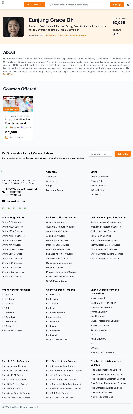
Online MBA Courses (12, 226)
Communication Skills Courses (105, 244)
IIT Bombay (8, 312)
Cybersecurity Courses (57, 258)
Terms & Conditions (99, 176)
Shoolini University (99, 325)
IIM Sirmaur (52, 299)
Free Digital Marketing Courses (105, 369)
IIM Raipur (51, 326)
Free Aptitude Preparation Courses (63, 388)
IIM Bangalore (53, 330)
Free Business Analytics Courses (106, 374)
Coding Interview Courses (103, 231)
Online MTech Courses (13, 236)
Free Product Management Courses (108, 383)
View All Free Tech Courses (16, 397)
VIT (92, 343)
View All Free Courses (101, 397)
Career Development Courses (105, 258)
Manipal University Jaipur (103, 302)
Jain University (97, 316)
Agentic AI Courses (55, 222)
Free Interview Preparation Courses (64, 370)
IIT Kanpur (7, 326)
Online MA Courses (11, 244)
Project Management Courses (61, 276)
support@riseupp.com (15, 201)
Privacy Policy (97, 181)
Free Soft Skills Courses (58, 393)
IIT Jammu (7, 303)
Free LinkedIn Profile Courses (61, 379)
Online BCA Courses (12, 263)
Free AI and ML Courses (14, 379)
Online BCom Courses (13, 272)
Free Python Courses (12, 388)
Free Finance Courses (101, 392)
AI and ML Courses (55, 236)
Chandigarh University (101, 307)
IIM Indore (51, 308)
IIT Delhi (6, 308)
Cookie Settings (98, 185)
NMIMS (94, 348)
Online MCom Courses (13, 249)
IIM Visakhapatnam (55, 312)
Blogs (49, 185)
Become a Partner (55, 190)
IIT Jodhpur (8, 299)
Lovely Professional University (105, 321)
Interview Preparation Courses (105, 226)
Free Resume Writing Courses (61, 366)
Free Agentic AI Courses (14, 366)
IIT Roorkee (8, 294)
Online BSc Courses (12, 276)
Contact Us (51, 181)
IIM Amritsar (52, 303)
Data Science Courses (57, 240)
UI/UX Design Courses (57, 281)
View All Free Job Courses (59, 397)
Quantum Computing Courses (60, 226)
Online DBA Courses (12, 222)
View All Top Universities (103, 352)
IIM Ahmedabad (54, 317)
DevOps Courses (54, 267)
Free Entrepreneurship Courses (106, 387)
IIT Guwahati (8, 317)
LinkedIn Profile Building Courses (106, 254)
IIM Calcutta (52, 335)
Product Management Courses (61, 272)
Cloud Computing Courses (59, 263)
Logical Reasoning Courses (103, 249)
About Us (51, 176)
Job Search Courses (100, 236)
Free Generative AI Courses (16, 370)
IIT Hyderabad (9, 321)
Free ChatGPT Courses (13, 375)
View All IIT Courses (12, 330)
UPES (93, 334)
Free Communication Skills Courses (63, 384)
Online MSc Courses (12, 240)
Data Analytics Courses (57, 244)
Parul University (98, 339)
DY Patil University (99, 330)
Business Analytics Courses (59, 254)
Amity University (98, 298)
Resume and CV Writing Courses (106, 222)
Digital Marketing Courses (58, 249)
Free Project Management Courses (107, 379)
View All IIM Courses (56, 339)
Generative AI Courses (57, 231)
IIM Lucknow (52, 321)
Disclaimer (95, 194)
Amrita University (98, 312)
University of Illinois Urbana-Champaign (66, 35)
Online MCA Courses (12, 231)
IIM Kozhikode (53, 294)
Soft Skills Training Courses (104, 240)
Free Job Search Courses (59, 375)
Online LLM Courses (12, 254)
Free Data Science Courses (15, 384)
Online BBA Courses (12, 258)
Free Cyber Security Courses (16, 393)
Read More (8, 74)
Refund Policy (97, 190)
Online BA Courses (11, 267)
